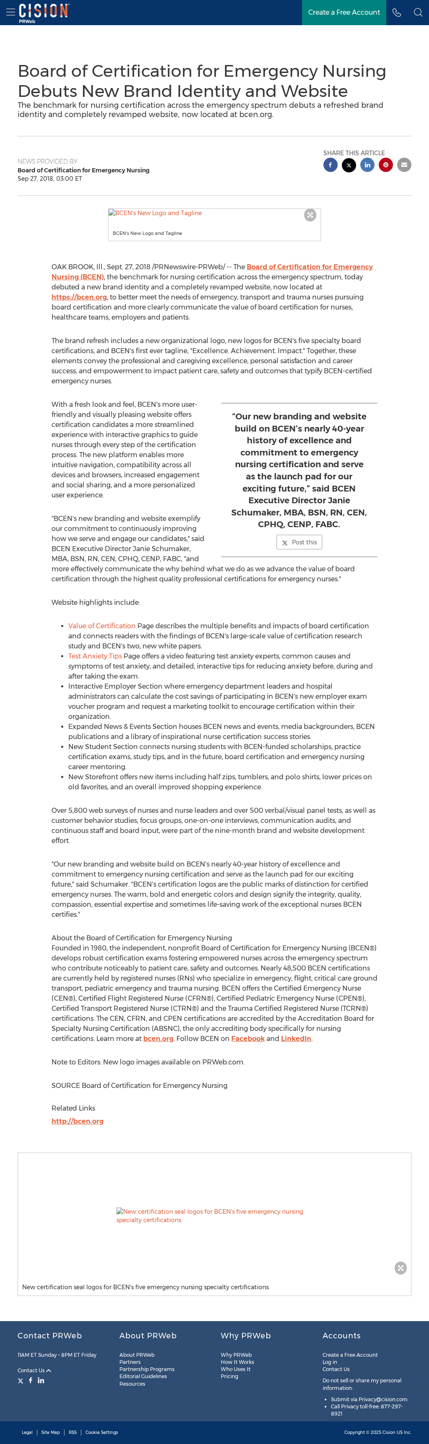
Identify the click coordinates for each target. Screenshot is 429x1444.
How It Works (237, 1362)
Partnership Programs (147, 1369)
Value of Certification (102, 626)
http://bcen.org (77, 1121)
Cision (388, 1432)
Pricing (229, 1376)
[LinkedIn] (41, 1380)
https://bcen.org (79, 297)
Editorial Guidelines (143, 1376)
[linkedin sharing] (367, 166)
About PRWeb (137, 1355)
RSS (73, 1432)
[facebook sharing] (330, 166)
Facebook (248, 1039)
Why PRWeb (236, 1355)
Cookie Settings (101, 1432)
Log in (330, 1362)
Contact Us (32, 1370)
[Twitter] (22, 1380)
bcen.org (158, 1039)
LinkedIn (296, 1039)
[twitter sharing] (349, 166)
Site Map (50, 1432)
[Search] (418, 12)
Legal (27, 1432)
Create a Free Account (344, 12)
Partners (130, 1362)
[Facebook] (30, 1380)
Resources (132, 1384)
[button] (215, 213)
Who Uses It (236, 1369)
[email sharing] (404, 166)
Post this (304, 542)
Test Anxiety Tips (95, 656)
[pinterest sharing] (386, 166)
